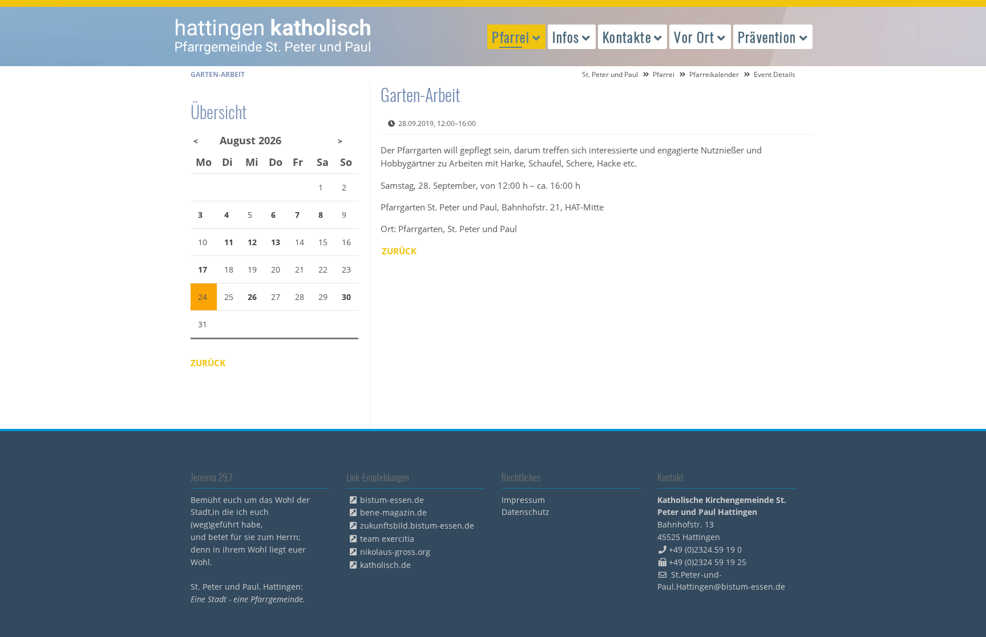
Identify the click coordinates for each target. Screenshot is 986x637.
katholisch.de (385, 564)
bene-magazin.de (393, 512)
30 (346, 296)
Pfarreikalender (714, 74)
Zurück (399, 251)
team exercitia (387, 538)
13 (275, 242)
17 (202, 269)
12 (252, 242)
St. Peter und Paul (610, 74)
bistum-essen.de (392, 499)
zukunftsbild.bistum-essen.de (417, 525)
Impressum (523, 499)
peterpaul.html (273, 36)
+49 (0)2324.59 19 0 (705, 549)
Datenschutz (525, 511)
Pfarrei (663, 74)
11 (228, 242)
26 (252, 296)
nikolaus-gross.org (395, 551)
